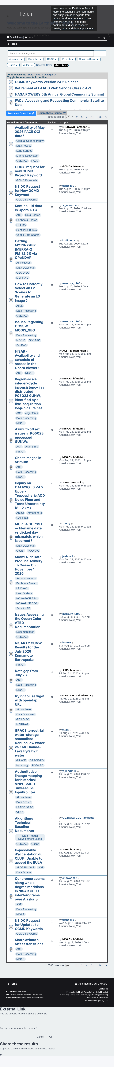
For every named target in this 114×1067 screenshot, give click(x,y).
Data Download (25, 267)
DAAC (51, 59)
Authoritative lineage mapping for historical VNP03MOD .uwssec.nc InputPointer (28, 782)
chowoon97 (69, 878)
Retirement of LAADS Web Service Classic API (53, 88)
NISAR (29, 372)
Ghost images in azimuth (28, 460)
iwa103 (66, 642)
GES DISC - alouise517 (76, 695)
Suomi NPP (23, 608)
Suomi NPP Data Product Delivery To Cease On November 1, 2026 (28, 565)
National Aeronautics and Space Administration (24, 997)
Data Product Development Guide (30, 837)
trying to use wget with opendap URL (30, 700)
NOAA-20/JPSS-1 (27, 598)
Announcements (26, 578)
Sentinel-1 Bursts (26, 230)
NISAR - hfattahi (72, 378)
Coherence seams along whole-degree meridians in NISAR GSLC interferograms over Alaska (30, 889)
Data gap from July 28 (26, 673)
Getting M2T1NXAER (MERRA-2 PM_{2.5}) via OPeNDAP (26, 249)
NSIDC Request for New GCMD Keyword (27, 190)
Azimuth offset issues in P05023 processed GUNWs (29, 435)
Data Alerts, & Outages (40, 74)
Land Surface (24, 150)
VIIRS (19, 812)
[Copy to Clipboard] (1, 1054)
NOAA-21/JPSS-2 (27, 603)
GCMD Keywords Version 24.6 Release (47, 82)
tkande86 (68, 185)
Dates (12, 65)
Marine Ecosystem (27, 155)
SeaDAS (21, 345)
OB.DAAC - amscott (74, 126)
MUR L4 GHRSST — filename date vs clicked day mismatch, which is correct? (29, 532)
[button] (67, 117)
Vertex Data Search (27, 234)
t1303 (65, 729)
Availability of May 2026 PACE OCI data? (30, 131)
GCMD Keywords (26, 180)
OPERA (21, 225)
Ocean (20, 550)
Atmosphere (34, 512)
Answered (15, 59)
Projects (67, 59)
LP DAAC (22, 588)
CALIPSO (22, 517)
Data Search (32, 214)
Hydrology (22, 765)
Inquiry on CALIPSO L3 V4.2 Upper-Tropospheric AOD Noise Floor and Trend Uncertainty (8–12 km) (30, 495)
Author (27, 65)
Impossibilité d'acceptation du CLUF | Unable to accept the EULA (28, 856)
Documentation (25, 631)
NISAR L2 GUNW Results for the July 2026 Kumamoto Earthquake (28, 651)
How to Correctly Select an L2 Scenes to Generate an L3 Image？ (28, 292)
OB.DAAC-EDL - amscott (78, 817)
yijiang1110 (69, 771)
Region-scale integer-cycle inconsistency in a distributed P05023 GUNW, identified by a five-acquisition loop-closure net (29, 393)
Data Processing (26, 310)
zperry (66, 523)
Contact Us (103, 989)
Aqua (19, 305)
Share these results (50, 113)
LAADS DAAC (24, 807)
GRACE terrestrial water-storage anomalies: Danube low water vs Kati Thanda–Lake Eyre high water (30, 742)
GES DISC (22, 272)
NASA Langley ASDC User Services (29, 994)
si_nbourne (69, 205)
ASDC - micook (72, 482)
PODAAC (33, 550)
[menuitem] (76, 984)
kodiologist (69, 240)
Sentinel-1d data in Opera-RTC (28, 208)
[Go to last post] (89, 127)
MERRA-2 (22, 277)
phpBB (78, 992)
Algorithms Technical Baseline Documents (24, 824)
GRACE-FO (37, 760)
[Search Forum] (104, 51)
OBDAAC (22, 160)
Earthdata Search (26, 220)
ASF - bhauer (70, 670)
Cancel (40, 1037)
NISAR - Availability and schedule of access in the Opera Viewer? (27, 359)
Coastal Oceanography (30, 140)
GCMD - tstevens (73, 166)
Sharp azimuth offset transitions (29, 942)
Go (50, 1037)
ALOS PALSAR (25, 867)
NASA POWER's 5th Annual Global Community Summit (59, 94)
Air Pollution (23, 262)
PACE (34, 160)
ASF (19, 214)
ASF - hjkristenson (74, 350)
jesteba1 (67, 556)
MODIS (20, 340)
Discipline (33, 59)
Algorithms (31, 413)
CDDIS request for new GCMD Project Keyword (30, 171)
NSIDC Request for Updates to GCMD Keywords (29, 924)
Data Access (23, 145)
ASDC (20, 512)
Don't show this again (17, 37)
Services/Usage (88, 59)
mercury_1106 (71, 283)
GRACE (21, 760)
